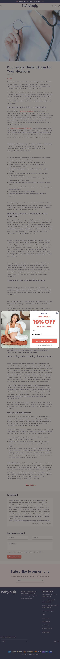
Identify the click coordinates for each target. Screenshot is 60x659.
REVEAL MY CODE (44, 341)
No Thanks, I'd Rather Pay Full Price (44, 345)
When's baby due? (37, 334)
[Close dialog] (57, 313)
